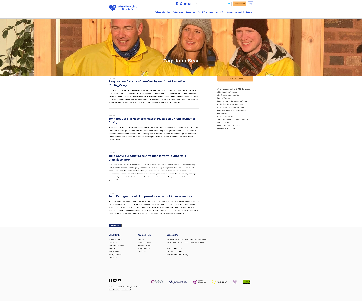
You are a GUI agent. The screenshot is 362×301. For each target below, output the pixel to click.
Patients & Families (162, 12)
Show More (115, 225)
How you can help (144, 245)
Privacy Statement (224, 122)
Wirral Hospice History (225, 116)
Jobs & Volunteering (205, 12)
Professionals (178, 12)
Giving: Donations (144, 248)
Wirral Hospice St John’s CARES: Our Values (233, 89)
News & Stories (114, 252)
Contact (229, 12)
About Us (112, 248)
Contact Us (113, 258)
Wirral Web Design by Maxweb (120, 290)
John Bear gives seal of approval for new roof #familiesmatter (150, 196)
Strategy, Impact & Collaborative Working (232, 101)
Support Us (190, 12)
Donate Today (240, 4)
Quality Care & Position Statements (230, 104)
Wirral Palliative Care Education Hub (230, 107)
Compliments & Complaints (227, 128)
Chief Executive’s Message (227, 92)
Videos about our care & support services (232, 119)
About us (220, 12)
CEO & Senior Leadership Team (228, 95)
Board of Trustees (223, 98)
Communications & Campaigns (228, 125)
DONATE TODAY (235, 78)
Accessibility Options (243, 12)
